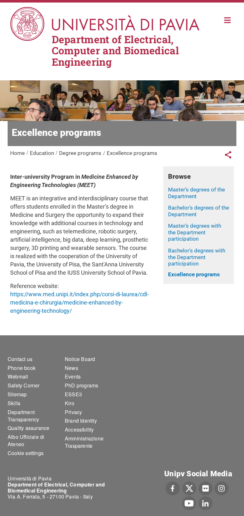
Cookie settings (26, 453)
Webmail (18, 376)
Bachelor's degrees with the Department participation (196, 257)
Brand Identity (81, 420)
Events (73, 376)
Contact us (20, 359)
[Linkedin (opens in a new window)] (205, 502)
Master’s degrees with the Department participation (194, 232)
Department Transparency (23, 415)
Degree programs (80, 153)
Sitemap (17, 394)
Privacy (73, 412)
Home (228, 19)
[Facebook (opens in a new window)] (173, 488)
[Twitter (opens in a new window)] (189, 488)
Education (42, 153)
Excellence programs (194, 274)
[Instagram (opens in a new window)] (221, 488)
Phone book (22, 368)
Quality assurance (28, 428)
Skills (14, 403)
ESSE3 (73, 394)
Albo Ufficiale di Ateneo (26, 440)
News (71, 368)
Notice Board (80, 359)
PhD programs (81, 385)
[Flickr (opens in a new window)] (206, 488)
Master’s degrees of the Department (196, 192)
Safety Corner (24, 385)
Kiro (69, 403)
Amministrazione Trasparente (84, 442)
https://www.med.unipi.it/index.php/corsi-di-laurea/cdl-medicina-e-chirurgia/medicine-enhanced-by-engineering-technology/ (79, 302)
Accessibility (79, 429)
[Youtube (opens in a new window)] (189, 502)
